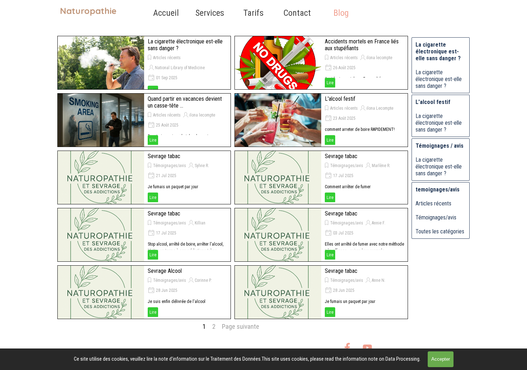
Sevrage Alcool (165, 270)
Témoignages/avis (169, 165)
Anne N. (378, 280)
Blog (341, 13)
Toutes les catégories (440, 231)
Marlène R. (381, 165)
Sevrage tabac (164, 156)
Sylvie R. (202, 165)
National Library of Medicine (180, 67)
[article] (144, 63)
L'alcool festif (340, 98)
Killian (200, 223)
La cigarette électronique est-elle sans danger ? (439, 79)
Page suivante (240, 327)
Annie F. (378, 223)
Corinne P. (203, 280)
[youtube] (367, 348)
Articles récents (167, 57)
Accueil (166, 13)
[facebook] (347, 348)
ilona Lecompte (379, 108)
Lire (330, 82)
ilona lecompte (379, 57)
